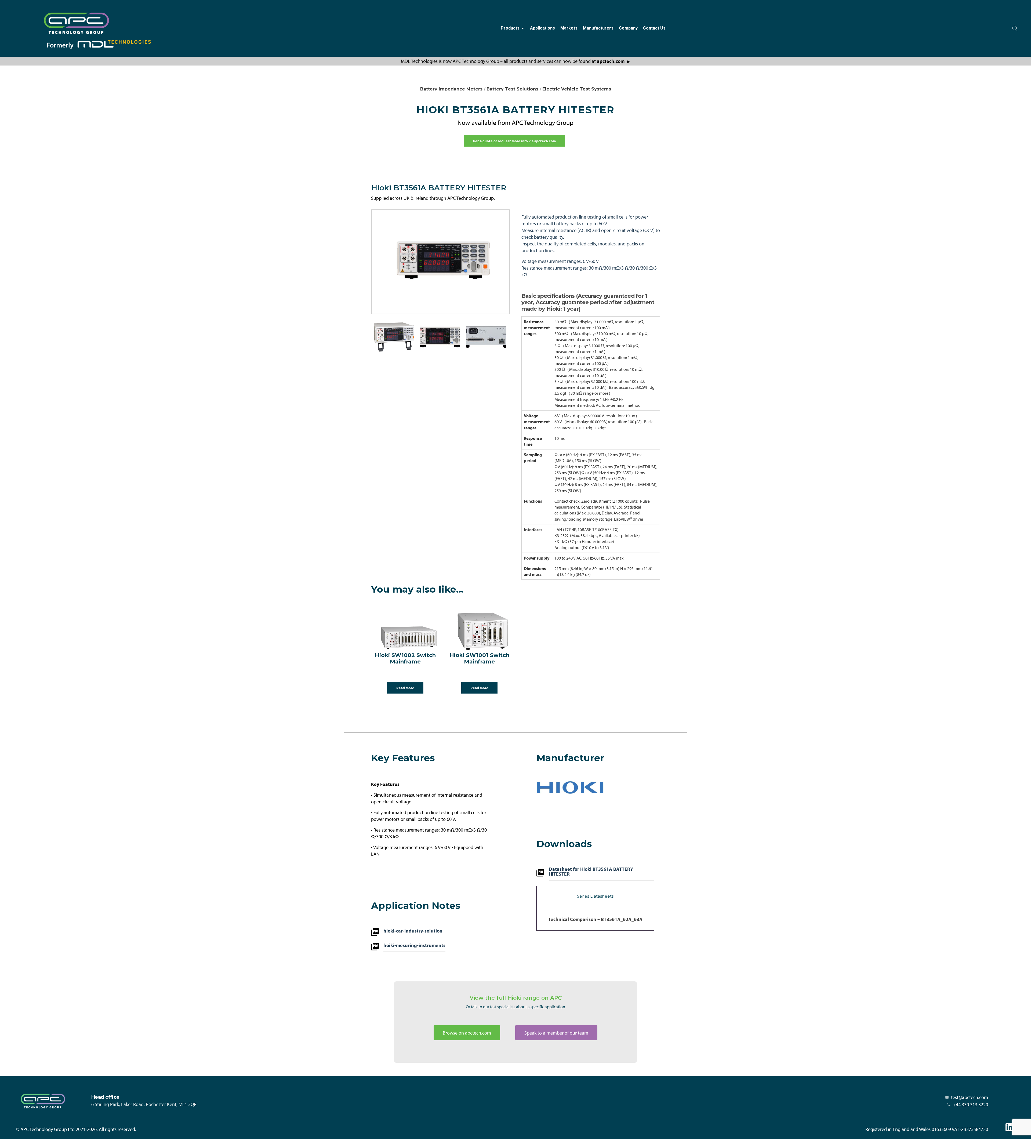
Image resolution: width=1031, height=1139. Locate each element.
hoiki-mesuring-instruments (414, 945)
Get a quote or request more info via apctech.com (514, 141)
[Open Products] (523, 28)
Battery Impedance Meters (451, 89)
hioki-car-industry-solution (412, 931)
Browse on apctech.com (467, 1033)
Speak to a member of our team (556, 1033)
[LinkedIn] (1009, 1127)
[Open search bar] (1015, 28)
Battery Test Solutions (512, 89)
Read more (405, 687)
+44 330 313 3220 (970, 1104)
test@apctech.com (969, 1097)
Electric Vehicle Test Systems (576, 89)
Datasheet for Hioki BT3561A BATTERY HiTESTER (591, 872)
